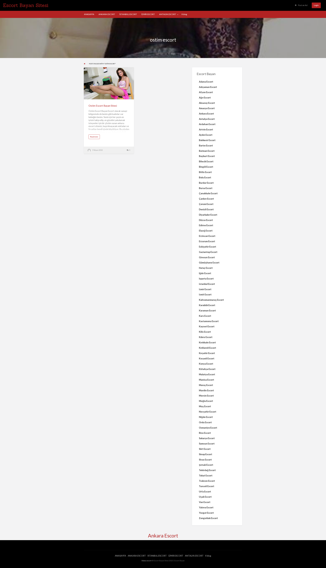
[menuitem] (301, 5)
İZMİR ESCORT (148, 14)
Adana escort (146, 561)
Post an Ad (302, 5)
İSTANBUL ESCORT (128, 14)
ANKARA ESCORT (107, 14)
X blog (184, 14)
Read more (94, 137)
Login (316, 5)
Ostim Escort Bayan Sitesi (103, 105)
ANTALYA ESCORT (167, 14)
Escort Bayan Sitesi (25, 5)
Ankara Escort (163, 535)
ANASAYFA (89, 14)
